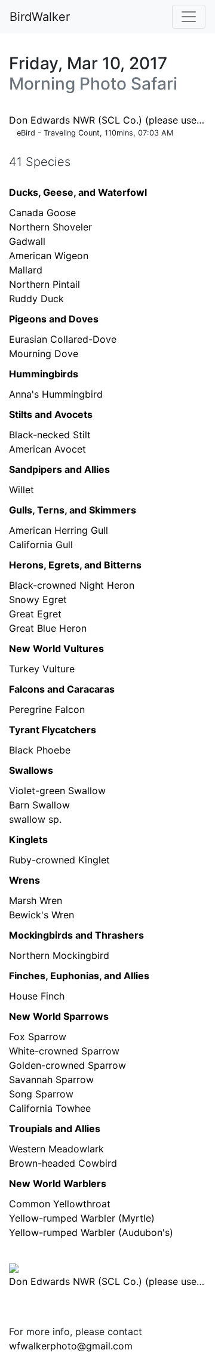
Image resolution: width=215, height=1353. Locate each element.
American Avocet (47, 449)
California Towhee (50, 1108)
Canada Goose (42, 213)
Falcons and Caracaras (62, 689)
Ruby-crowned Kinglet (59, 860)
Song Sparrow (41, 1094)
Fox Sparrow (37, 1037)
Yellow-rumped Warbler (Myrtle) (82, 1218)
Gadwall (27, 241)
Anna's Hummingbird (56, 394)
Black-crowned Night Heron (71, 585)
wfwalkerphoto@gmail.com (71, 1346)
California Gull (41, 545)
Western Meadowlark (56, 1149)
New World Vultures (56, 648)
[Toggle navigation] (188, 17)
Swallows (31, 770)
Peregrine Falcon (47, 709)
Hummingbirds (43, 374)
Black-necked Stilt (50, 435)
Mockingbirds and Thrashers (76, 935)
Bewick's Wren (41, 915)
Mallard (25, 270)
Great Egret (35, 614)
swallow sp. (35, 819)
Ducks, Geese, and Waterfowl (78, 192)
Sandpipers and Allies (59, 469)
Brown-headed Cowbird (63, 1163)
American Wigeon (48, 256)
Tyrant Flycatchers (52, 730)
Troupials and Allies (54, 1128)
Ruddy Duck (36, 299)
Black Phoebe (39, 750)
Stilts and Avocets (51, 414)
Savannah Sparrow (51, 1080)
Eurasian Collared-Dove (62, 339)
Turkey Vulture (42, 669)
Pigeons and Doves (54, 319)
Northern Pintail (44, 284)
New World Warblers (57, 1183)
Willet (21, 490)
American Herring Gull (58, 530)
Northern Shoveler (50, 227)
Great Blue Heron (48, 628)
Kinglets (28, 839)
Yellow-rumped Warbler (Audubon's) (91, 1232)
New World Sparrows (59, 1016)
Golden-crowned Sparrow (67, 1065)
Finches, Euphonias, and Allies (79, 976)
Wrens (24, 880)
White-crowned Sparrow (64, 1051)
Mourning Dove (43, 353)
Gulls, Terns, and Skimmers (72, 510)
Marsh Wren (35, 900)
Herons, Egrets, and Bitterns (75, 565)
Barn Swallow (39, 805)
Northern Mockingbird (59, 955)
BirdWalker (40, 17)
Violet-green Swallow (57, 791)
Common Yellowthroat (59, 1204)
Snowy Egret (38, 599)
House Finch (36, 996)
